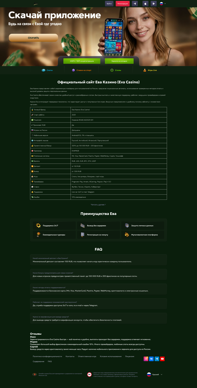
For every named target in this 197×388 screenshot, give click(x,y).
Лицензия (129, 356)
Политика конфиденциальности (47, 356)
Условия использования (111, 356)
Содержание (38, 361)
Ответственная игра (87, 356)
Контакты (70, 356)
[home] (36, 3)
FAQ (50, 361)
